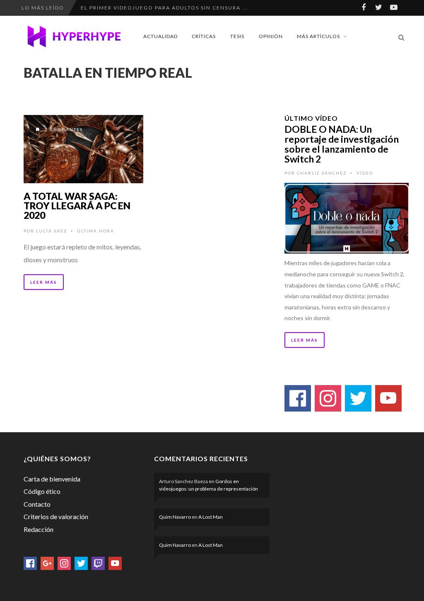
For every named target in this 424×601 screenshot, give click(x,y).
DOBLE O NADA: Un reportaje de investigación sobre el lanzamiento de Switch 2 (341, 144)
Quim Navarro (175, 517)
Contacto (37, 504)
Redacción (38, 529)
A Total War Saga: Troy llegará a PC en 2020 (77, 205)
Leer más (43, 282)
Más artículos (318, 36)
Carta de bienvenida (52, 479)
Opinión (271, 36)
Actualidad (160, 36)
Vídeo (365, 172)
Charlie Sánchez (322, 172)
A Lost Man (210, 517)
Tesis (237, 36)
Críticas (204, 36)
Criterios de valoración (56, 516)
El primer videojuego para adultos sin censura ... (164, 8)
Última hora (95, 230)
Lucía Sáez (51, 230)
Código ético (42, 491)
